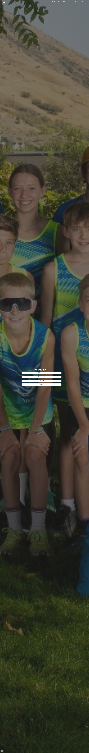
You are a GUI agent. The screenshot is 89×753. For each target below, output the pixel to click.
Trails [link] (83, 1)
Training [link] (64, 1)
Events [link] (53, 1)
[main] (41, 369)
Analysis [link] (70, 1)
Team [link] (59, 1)
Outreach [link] (77, 1)
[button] (87, 1)
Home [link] (49, 1)
